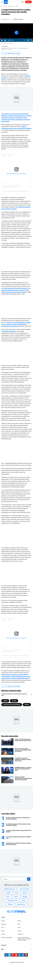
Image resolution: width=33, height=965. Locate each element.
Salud (18, 927)
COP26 (5, 700)
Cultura (19, 930)
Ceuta (7, 896)
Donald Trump (21, 904)
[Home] (1, 6)
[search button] (28, 879)
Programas (20, 934)
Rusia (16, 893)
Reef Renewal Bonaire (9, 331)
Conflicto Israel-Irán (9, 889)
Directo (28, 2)
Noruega (25, 896)
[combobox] (16, 879)
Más (2, 949)
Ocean (16, 6)
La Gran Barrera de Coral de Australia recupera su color (14, 694)
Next (2, 927)
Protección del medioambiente (11, 704)
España (8, 893)
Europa (3, 920)
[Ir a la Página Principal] (6, 2)
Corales (14, 700)
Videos (3, 934)
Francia (16, 896)
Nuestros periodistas (6, 937)
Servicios (3, 945)
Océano (27, 704)
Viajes (2, 930)
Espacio (10, 904)
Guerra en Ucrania (24, 889)
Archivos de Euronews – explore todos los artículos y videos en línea (24, 939)
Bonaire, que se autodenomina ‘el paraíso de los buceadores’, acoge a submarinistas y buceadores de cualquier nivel (16, 324)
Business (3, 924)
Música (25, 893)
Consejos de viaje (12, 900)
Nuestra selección (9, 736)
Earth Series (10, 6)
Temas (3, 917)
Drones (24, 900)
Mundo (19, 920)
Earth (5, 6)
